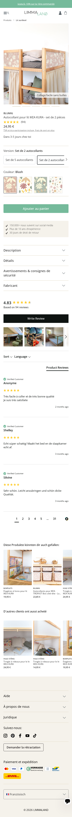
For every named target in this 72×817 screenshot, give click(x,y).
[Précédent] (5, 160)
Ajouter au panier (36, 208)
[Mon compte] (60, 13)
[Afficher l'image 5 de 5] (55, 106)
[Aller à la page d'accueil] (35, 12)
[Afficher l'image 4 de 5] (46, 106)
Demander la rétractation (23, 747)
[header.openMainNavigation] (6, 13)
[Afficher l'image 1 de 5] (16, 106)
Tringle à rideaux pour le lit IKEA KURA (16, 662)
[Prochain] (66, 160)
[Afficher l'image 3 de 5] (36, 106)
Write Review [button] (36, 318)
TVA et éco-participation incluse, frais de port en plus (29, 130)
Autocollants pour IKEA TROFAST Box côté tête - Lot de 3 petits (46, 592)
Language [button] (21, 356)
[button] (13, 336)
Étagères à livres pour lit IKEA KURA (15, 592)
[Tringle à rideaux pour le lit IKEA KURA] (17, 638)
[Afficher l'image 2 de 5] (26, 106)
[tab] (57, 368)
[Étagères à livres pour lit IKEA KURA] (17, 567)
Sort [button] (6, 356)
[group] (36, 302)
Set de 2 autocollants (53, 160)
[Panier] (65, 13)
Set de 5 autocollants (19, 160)
